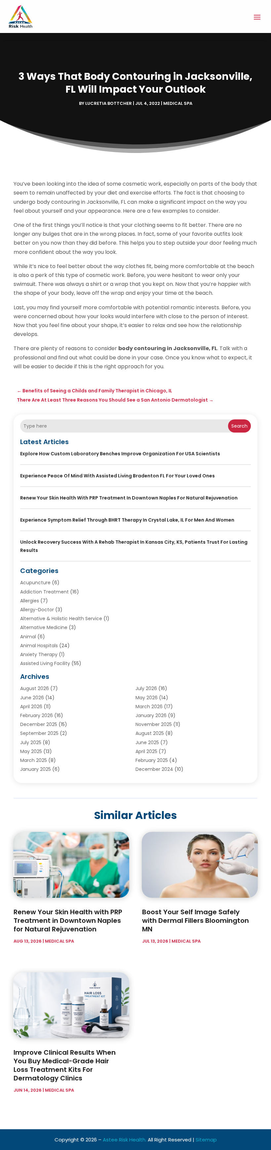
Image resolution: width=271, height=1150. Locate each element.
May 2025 (31, 751)
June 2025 (147, 742)
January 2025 (35, 769)
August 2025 (150, 733)
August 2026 (34, 688)
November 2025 (154, 724)
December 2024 (154, 769)
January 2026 (151, 715)
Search (239, 426)
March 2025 (33, 760)
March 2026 (149, 706)
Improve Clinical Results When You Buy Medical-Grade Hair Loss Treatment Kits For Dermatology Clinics (65, 1065)
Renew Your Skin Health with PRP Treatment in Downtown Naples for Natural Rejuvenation (129, 498)
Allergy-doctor (37, 609)
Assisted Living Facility (45, 663)
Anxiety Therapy (39, 654)
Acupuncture (35, 582)
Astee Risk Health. (124, 1139)
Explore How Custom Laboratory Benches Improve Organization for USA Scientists (120, 453)
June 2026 (32, 697)
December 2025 (38, 724)
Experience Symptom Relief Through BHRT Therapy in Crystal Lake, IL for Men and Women (127, 520)
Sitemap (206, 1139)
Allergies (29, 600)
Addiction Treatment (44, 592)
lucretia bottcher (108, 103)
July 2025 (30, 742)
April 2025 (146, 751)
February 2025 (152, 760)
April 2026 (31, 706)
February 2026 (36, 715)
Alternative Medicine (43, 627)
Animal (28, 636)
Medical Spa (177, 103)
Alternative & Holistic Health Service (61, 618)
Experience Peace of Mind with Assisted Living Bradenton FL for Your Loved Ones (117, 475)
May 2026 (147, 697)
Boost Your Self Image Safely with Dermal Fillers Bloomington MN (195, 920)
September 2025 (39, 733)
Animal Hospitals (39, 645)
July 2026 (146, 688)
